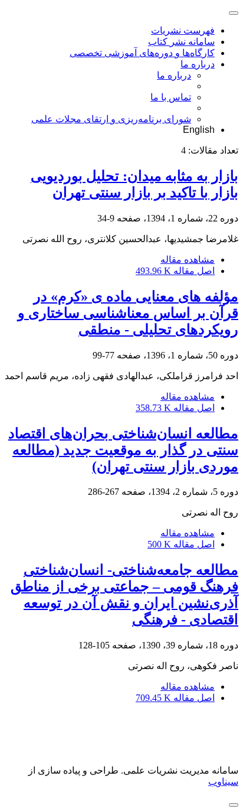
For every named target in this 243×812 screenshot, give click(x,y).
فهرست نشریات (183, 30)
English (199, 130)
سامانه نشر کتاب (181, 42)
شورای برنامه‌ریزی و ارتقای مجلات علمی (111, 119)
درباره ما (197, 64)
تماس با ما (170, 97)
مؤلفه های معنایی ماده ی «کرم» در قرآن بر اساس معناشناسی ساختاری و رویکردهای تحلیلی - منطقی (128, 313)
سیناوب (223, 782)
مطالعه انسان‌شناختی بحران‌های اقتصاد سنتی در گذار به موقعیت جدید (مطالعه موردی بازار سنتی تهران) (123, 450)
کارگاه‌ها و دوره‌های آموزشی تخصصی (142, 53)
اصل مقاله (175, 271)
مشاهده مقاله (187, 260)
